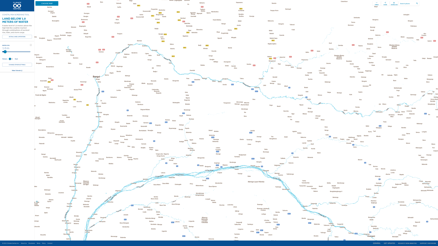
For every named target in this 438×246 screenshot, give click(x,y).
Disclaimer (32, 243)
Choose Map (47, 3)
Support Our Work (428, 243)
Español (377, 243)
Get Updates (389, 243)
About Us (24, 243)
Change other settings (17, 65)
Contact (49, 243)
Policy (44, 243)
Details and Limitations (17, 37)
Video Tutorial (16, 70)
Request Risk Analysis (407, 243)
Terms (38, 243)
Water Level (6, 45)
